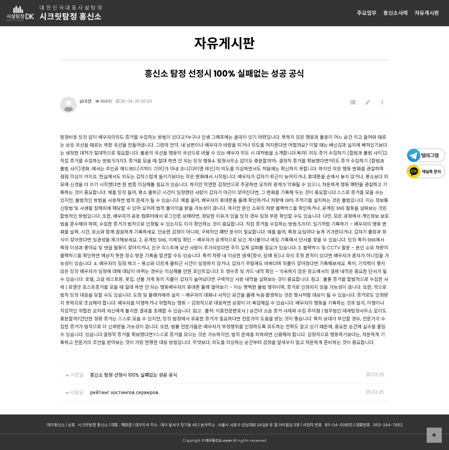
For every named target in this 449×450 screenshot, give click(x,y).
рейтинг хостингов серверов (124, 392)
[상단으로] (434, 435)
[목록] (353, 102)
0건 (87, 101)
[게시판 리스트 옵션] (382, 102)
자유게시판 (426, 13)
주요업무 (367, 13)
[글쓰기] (367, 102)
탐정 (83, 137)
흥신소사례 (395, 13)
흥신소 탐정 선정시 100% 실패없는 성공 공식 (133, 375)
